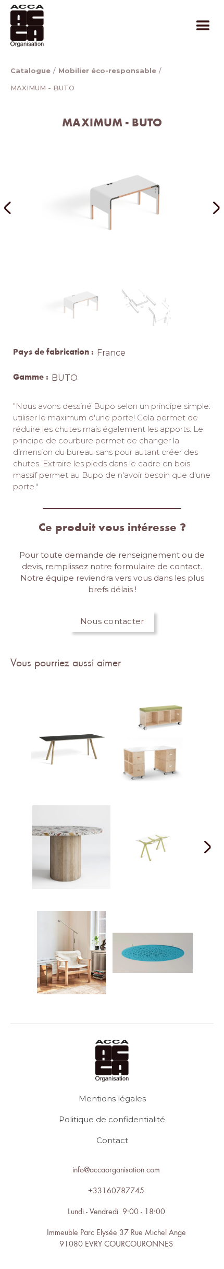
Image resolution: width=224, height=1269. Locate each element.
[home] (27, 26)
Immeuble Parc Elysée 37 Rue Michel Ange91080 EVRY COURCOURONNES (116, 1238)
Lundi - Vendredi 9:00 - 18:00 (116, 1211)
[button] (203, 26)
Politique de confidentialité (112, 1119)
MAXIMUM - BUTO (42, 88)
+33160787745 (116, 1190)
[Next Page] (201, 848)
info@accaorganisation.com (116, 1169)
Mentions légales (112, 1098)
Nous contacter (112, 621)
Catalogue (30, 70)
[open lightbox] (112, 207)
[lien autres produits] (71, 750)
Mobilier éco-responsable (107, 70)
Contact (112, 1140)
